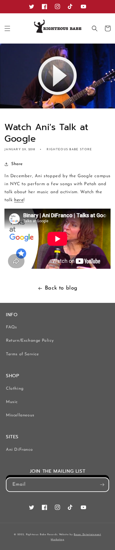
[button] (7, 28)
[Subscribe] (102, 484)
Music (12, 402)
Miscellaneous (20, 415)
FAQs (11, 327)
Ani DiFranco (19, 449)
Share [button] (17, 164)
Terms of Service (22, 354)
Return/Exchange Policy (30, 340)
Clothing (15, 388)
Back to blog (61, 288)
